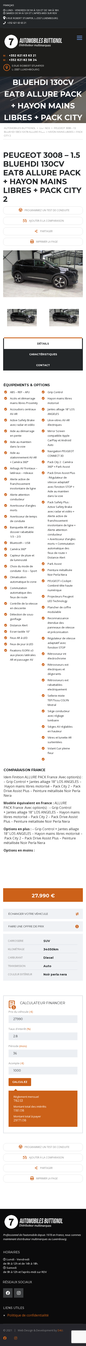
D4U (60, 1330)
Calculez (19, 1081)
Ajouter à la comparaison (46, 221)
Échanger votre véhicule (28, 913)
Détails (43, 343)
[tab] (43, 343)
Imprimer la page (46, 241)
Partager (46, 231)
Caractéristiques (43, 354)
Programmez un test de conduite (46, 210)
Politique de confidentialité (28, 1315)
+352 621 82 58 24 (23, 60)
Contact (43, 365)
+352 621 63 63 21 (16, 22)
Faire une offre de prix (26, 926)
